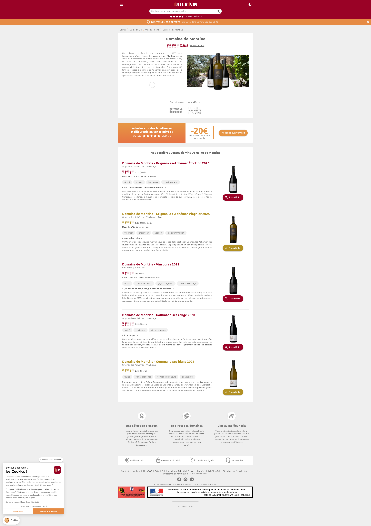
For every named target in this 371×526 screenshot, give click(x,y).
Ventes (123, 30)
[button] (11, 520)
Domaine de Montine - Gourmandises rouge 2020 (158, 315)
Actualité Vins (198, 471)
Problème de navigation (175, 473)
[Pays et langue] (250, 4)
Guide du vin (136, 30)
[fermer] (368, 22)
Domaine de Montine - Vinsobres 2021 (150, 264)
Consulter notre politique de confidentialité (22, 502)
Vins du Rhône (152, 30)
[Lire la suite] (152, 85)
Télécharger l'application (235, 471)
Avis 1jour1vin (214, 471)
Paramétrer (18, 511)
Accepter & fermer (48, 511)
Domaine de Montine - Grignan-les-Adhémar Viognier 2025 (166, 214)
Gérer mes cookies (198, 474)
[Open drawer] (121, 4)
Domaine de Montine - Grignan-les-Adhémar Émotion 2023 (166, 163)
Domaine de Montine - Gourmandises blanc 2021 (158, 361)
